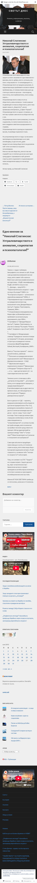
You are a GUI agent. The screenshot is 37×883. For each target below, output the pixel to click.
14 (31, 654)
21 (31, 657)
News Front (8, 676)
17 (13, 657)
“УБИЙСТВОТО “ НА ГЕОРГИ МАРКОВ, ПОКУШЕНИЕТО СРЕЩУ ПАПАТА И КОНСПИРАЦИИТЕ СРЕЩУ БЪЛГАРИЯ (16, 858)
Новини (5, 828)
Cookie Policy (6, 875)
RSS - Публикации (10, 759)
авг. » (10, 669)
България (6, 800)
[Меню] (5, 31)
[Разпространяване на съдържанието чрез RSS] (3, 676)
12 (22, 654)
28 (31, 660)
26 (22, 660)
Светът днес (18, 10)
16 (8, 657)
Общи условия (7, 815)
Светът (5, 795)
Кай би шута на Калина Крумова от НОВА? (16, 833)
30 (9, 664)
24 (13, 660)
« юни (5, 669)
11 (17, 654)
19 (22, 657)
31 (13, 664)
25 (18, 660)
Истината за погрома (26, 206)
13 (26, 654)
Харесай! (6, 692)
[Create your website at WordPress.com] (18, 2)
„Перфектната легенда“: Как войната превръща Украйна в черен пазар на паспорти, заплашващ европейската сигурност (18, 618)
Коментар (28, 509)
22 (4, 660)
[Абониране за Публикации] (3, 759)
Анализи (5, 805)
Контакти (6, 810)
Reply (9, 487)
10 (13, 654)
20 (27, 657)
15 (4, 657)
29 (4, 664)
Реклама (5, 820)
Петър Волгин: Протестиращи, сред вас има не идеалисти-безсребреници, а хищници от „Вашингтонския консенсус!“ (10, 213)
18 (18, 657)
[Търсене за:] (18, 524)
